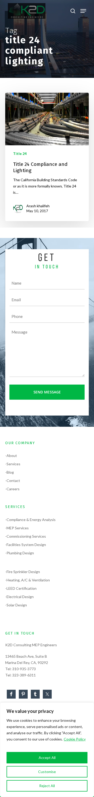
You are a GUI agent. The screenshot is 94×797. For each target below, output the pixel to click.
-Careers (12, 489)
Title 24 (20, 153)
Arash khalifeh (38, 206)
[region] (47, 749)
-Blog (9, 472)
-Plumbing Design (19, 553)
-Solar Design (16, 605)
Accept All (47, 757)
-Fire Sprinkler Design (22, 571)
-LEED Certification (21, 588)
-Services (12, 464)
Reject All (47, 785)
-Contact (12, 480)
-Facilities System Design (25, 544)
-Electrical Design (19, 596)
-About (11, 455)
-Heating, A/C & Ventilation (27, 580)
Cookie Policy (75, 739)
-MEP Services (17, 528)
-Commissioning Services (25, 536)
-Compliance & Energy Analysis (30, 519)
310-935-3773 (24, 669)
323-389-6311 (24, 675)
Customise (47, 771)
